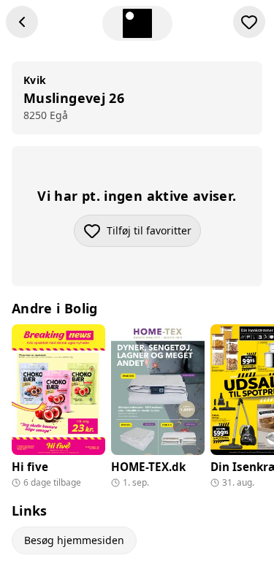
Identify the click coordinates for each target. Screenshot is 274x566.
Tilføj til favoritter (154, 234)
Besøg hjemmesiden (74, 540)
